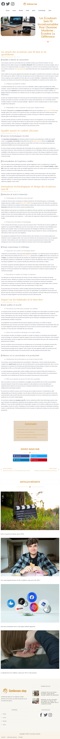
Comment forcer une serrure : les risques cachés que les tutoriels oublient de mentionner (50, 693)
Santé (27, 10)
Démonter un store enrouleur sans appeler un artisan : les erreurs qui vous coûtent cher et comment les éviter (50, 702)
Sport (33, 10)
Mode (7, 10)
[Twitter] (46, 715)
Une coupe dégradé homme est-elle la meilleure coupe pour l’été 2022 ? (20, 580)
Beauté (21, 10)
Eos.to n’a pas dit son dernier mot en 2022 (12, 534)
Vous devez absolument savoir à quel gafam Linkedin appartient (18, 626)
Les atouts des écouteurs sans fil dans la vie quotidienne (31, 429)
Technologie (41, 10)
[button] (21, 456)
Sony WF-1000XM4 (51, 110)
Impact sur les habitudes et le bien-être (27, 437)
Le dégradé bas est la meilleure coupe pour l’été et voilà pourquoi (19, 673)
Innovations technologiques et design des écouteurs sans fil (31, 434)
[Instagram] (50, 715)
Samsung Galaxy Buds (20, 69)
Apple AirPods (37, 141)
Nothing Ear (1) (26, 255)
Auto (49, 10)
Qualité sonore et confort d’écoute (25, 432)
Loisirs (14, 10)
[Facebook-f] (41, 715)
